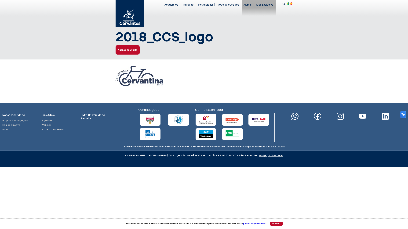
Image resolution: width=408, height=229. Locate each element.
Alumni (247, 4)
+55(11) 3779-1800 (271, 155)
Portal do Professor (52, 129)
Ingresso (188, 4)
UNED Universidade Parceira (93, 116)
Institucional (205, 4)
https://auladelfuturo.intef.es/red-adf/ (265, 146)
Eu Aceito (276, 224)
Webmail (46, 125)
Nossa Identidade (13, 115)
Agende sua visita (127, 50)
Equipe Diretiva (11, 125)
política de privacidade (254, 223)
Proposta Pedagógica (15, 120)
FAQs (5, 129)
